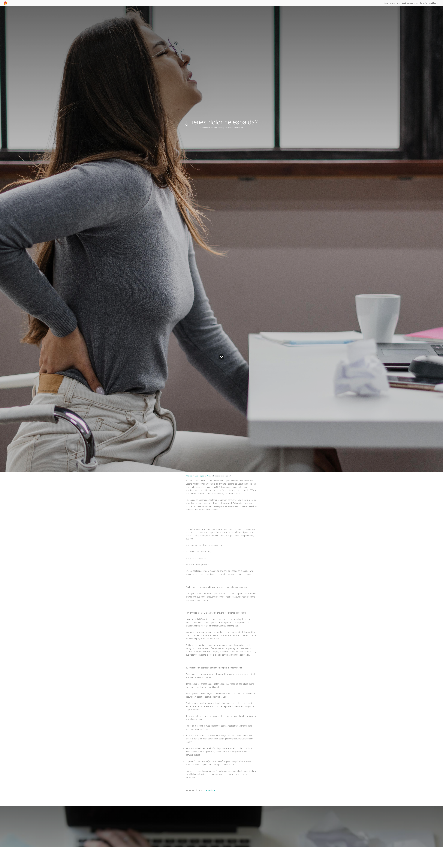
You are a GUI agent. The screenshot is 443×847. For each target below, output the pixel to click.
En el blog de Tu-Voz (202, 476)
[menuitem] (386, 3)
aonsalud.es (211, 790)
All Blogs (189, 476)
